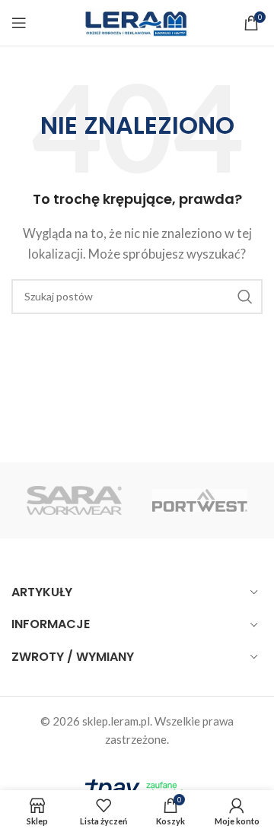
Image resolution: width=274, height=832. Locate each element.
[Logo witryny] (137, 21)
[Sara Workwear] (74, 500)
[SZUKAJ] (245, 296)
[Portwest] (200, 500)
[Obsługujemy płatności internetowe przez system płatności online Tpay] (137, 787)
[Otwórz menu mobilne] (19, 23)
